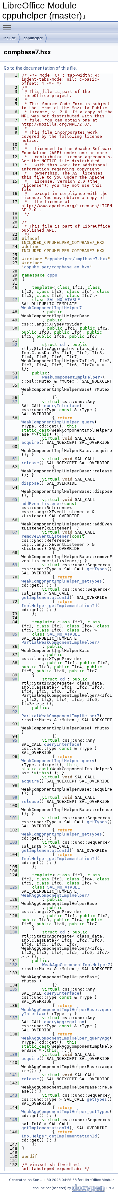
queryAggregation (64, 1021)
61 (11, 458)
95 (11, 740)
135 (11, 989)
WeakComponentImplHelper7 (51, 307)
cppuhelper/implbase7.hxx (77, 258)
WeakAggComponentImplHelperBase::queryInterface (66, 1011)
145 (11, 1119)
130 (11, 932)
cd (62, 344)
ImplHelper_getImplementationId (59, 605)
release (30, 462)
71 (11, 589)
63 (11, 479)
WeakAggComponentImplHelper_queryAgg (65, 1038)
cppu (52, 275)
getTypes (97, 569)
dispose (30, 483)
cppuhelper (33, 38)
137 (11, 1017)
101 (11, 817)
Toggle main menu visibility (8, 27)
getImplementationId (45, 597)
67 (11, 532)
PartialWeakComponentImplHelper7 (60, 642)
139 (11, 1054)
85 (11, 634)
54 (11, 377)
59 (11, 438)
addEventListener (41, 503)
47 (11, 299)
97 (11, 777)
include (9, 38)
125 (11, 887)
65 (11, 499)
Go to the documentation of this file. (40, 68)
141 (11, 1074)
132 (11, 964)
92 (11, 711)
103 (11, 842)
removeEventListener (45, 536)
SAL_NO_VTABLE (63, 299)
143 (11, 1095)
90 (11, 679)
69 (11, 564)
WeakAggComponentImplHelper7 (55, 895)
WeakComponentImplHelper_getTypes (61, 581)
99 (11, 797)
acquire (30, 442)
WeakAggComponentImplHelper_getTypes (65, 1111)
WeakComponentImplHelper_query (57, 422)
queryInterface (61, 405)
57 (11, 401)
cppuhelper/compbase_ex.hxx (56, 267)
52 (11, 344)
